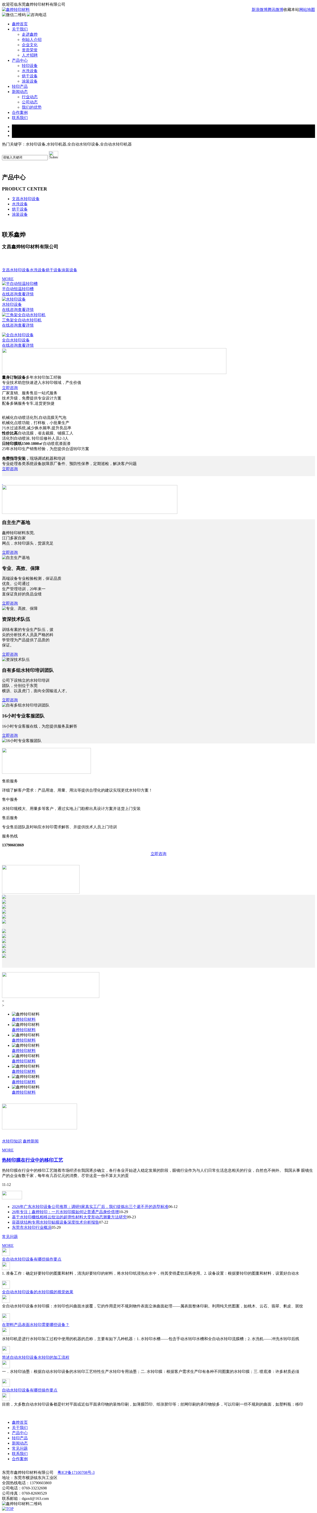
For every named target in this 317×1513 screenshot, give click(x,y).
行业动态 (30, 97)
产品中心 (20, 60)
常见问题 (10, 1237)
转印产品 (20, 86)
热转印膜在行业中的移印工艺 (32, 1160)
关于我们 (20, 29)
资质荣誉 (30, 50)
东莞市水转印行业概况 (32, 1227)
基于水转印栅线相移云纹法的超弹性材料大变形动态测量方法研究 (69, 1217)
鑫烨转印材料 (24, 1019)
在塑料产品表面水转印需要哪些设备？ (35, 1325)
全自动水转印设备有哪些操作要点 (31, 1259)
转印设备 (30, 65)
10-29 (123, 1212)
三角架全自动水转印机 (22, 320)
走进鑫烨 (30, 34)
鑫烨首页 (20, 24)
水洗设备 (30, 71)
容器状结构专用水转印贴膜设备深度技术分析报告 (55, 1222)
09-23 (131, 1217)
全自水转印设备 (16, 340)
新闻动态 (20, 92)
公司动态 (30, 102)
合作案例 (20, 112)
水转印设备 (12, 304)
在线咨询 (10, 294)
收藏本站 (291, 9)
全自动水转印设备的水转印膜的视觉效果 (37, 1292)
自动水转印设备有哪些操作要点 (29, 1390)
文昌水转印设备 (26, 199)
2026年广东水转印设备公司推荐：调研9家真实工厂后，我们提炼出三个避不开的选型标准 (90, 1206)
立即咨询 (10, 388)
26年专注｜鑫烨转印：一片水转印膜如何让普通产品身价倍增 (65, 1212)
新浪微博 (259, 9)
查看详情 (26, 294)
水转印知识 (12, 1141)
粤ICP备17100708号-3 (76, 1472)
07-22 (103, 1222)
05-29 (56, 1227)
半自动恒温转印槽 (18, 289)
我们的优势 (32, 107)
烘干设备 (30, 76)
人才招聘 (30, 55)
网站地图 (307, 9)
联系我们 (20, 118)
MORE (8, 279)
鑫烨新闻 (31, 1141)
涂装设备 (30, 81)
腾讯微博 (275, 9)
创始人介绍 (32, 39)
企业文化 (30, 45)
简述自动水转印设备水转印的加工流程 (35, 1357)
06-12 (173, 1206)
